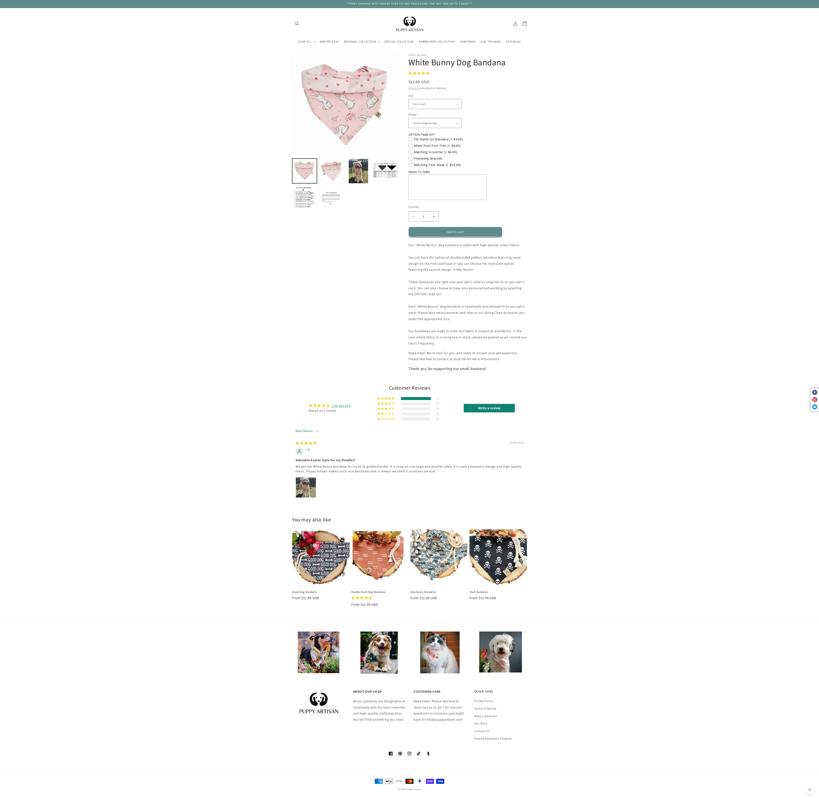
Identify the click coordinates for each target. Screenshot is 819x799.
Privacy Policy (483, 701)
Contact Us (481, 731)
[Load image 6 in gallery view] (331, 198)
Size (410, 96)
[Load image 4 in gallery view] (385, 171)
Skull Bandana (478, 592)
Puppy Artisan (414, 789)
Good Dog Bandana (304, 592)
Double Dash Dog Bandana (368, 592)
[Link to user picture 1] (306, 487)
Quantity (413, 207)
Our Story (480, 723)
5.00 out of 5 (341, 405)
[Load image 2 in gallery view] (331, 171)
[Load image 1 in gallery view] (304, 171)
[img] (306, 443)
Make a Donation (486, 716)
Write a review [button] (489, 408)
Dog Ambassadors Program (493, 738)
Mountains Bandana (423, 592)
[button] (297, 23)
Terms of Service (485, 708)
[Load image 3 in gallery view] (358, 171)
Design (412, 114)
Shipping (413, 88)
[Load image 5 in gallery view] (304, 198)
